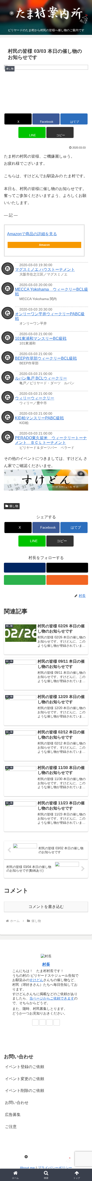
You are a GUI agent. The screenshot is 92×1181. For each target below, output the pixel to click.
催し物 (13, 506)
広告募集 (13, 1114)
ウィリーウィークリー (34, 398)
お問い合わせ (16, 1102)
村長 (46, 964)
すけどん (36, 980)
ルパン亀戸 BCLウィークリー (41, 378)
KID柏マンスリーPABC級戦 (39, 418)
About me (27, 1168)
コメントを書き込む (46, 907)
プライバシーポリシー (55, 1168)
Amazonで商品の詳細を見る (32, 234)
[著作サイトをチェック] (25, 568)
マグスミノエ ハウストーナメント (45, 269)
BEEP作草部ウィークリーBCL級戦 (46, 358)
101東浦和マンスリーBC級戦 (40, 338)
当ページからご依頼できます (51, 998)
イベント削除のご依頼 (24, 1090)
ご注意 (11, 1127)
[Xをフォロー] (67, 568)
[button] (60, 132)
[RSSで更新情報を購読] (67, 580)
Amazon (44, 244)
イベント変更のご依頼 (24, 1079)
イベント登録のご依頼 (24, 1067)
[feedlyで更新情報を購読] (25, 580)
